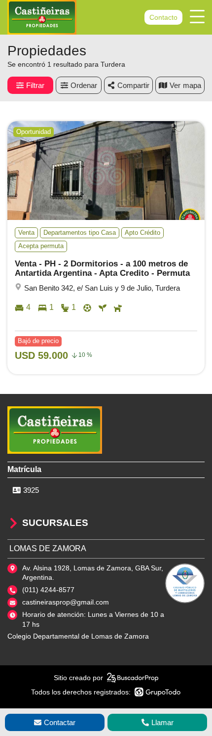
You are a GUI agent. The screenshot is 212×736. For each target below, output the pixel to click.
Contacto (163, 17)
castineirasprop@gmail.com (65, 602)
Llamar (162, 722)
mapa (192, 85)
